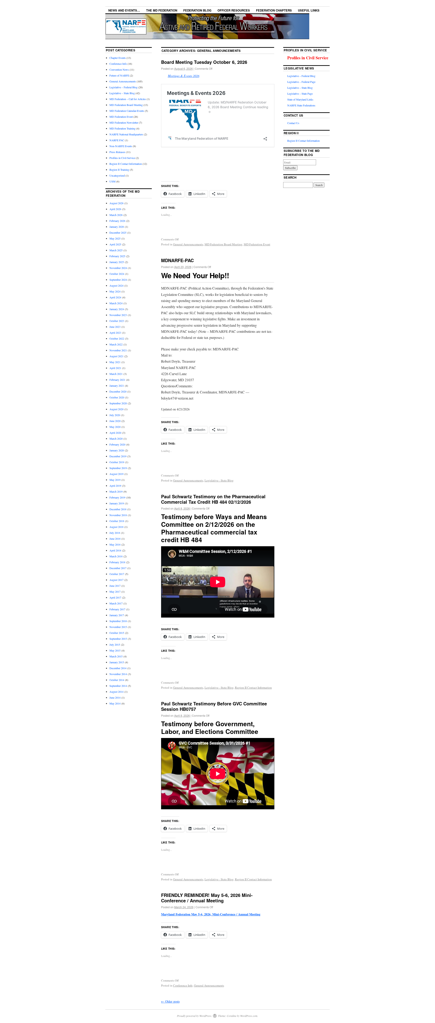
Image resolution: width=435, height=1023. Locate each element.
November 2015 (118, 627)
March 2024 (116, 303)
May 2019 (115, 480)
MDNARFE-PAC (177, 260)
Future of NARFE (119, 75)
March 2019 (116, 491)
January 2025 (116, 262)
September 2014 (118, 686)
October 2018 (116, 521)
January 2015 (116, 662)
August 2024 (116, 285)
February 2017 (117, 609)
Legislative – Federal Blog (123, 87)
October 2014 (116, 680)
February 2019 (117, 497)
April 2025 (115, 244)
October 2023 (116, 321)
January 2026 (116, 226)
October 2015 (116, 633)
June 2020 (115, 421)
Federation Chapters (274, 10)
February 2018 (117, 562)
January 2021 (116, 385)
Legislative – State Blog (122, 93)
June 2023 (115, 326)
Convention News (119, 69)
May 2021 (115, 362)
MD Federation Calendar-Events (126, 111)
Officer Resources (234, 10)
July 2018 (114, 532)
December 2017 (117, 568)
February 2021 (117, 379)
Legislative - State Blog (219, 480)
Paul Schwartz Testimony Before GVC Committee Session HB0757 (214, 706)
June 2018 (115, 538)
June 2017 (115, 585)
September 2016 (118, 621)
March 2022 (116, 344)
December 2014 (117, 668)
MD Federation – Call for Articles (127, 99)
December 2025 (117, 232)
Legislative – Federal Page (301, 82)
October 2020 (116, 397)
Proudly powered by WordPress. (194, 1016)
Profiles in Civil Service (122, 158)
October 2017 (116, 574)
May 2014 (115, 703)
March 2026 (116, 215)
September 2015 (118, 638)
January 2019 (116, 503)
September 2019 (118, 468)
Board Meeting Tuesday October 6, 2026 (204, 62)
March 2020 (116, 438)
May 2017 (115, 591)
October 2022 (116, 338)
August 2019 (116, 474)
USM (112, 181)
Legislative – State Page (300, 93)
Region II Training (119, 169)
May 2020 (115, 427)
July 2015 (114, 644)
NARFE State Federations (301, 105)
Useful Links (308, 10)
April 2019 (115, 485)
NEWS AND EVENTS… (124, 10)
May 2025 (115, 238)
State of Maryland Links (300, 99)
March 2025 (116, 250)
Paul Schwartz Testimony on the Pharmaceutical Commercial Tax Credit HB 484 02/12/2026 (213, 499)
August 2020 (116, 409)
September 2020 (118, 403)
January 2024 (116, 309)
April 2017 (115, 597)
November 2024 (118, 268)
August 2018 (116, 527)
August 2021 (116, 356)
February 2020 (117, 444)
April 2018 (115, 550)
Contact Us (293, 123)
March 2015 (116, 656)
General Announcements (188, 244)
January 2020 (116, 450)
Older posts (170, 1001)
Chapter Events (117, 58)
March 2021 (116, 374)
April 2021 (115, 368)
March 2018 (116, 556)
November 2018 (118, 515)
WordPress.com (248, 1016)
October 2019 (116, 462)
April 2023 (115, 332)
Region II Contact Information (253, 687)
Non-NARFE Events (120, 146)
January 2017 (116, 615)
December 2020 (117, 391)
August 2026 (116, 203)
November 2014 (118, 674)
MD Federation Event (257, 244)
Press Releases (117, 152)
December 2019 (117, 456)
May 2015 (115, 650)
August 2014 (116, 691)
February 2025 (117, 256)
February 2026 (117, 221)
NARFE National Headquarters (126, 134)
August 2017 (116, 580)
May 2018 (115, 544)
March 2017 (116, 603)
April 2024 (115, 297)
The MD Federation (161, 10)
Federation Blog (197, 10)
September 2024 (118, 279)
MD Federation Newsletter (123, 122)
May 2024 (115, 291)
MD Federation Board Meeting (223, 244)
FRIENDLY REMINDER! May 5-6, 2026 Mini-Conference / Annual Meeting (207, 898)
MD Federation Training (122, 128)
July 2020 (114, 415)
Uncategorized (117, 175)
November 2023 (118, 315)
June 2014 (115, 697)
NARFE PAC (116, 140)
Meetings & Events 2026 (183, 76)
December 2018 (117, 509)
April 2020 (115, 432)
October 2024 (116, 274)
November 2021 (118, 350)
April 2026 (115, 209)
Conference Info (183, 985)
